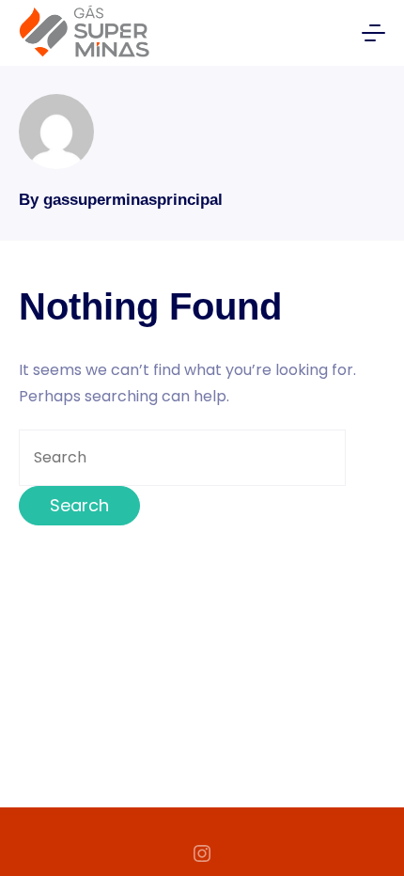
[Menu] (373, 33)
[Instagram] (202, 853)
